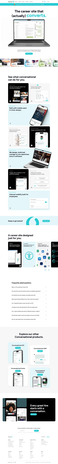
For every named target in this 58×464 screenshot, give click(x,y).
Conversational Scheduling (11, 446)
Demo (44, 1)
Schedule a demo (29, 53)
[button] (16, 1)
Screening (20, 443)
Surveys (20, 445)
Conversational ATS (10, 443)
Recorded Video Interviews (22, 442)
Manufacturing (31, 446)
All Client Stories (10, 457)
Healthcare (31, 444)
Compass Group (10, 456)
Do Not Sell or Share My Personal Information (44, 462)
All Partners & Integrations (44, 444)
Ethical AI (42, 456)
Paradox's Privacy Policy (37, 432)
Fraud (30, 458)
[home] (11, 1)
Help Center (20, 458)
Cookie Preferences (37, 462)
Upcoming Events (21, 457)
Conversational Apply (10, 444)
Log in (48, 1)
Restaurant (31, 442)
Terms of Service (32, 457)
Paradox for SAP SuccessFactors (44, 442)
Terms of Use (31, 456)
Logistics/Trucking (32, 445)
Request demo (33, 414)
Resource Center (21, 456)
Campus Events (21, 446)
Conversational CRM (10, 442)
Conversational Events (10, 445)
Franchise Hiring (32, 443)
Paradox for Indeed (43, 443)
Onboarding (20, 444)
